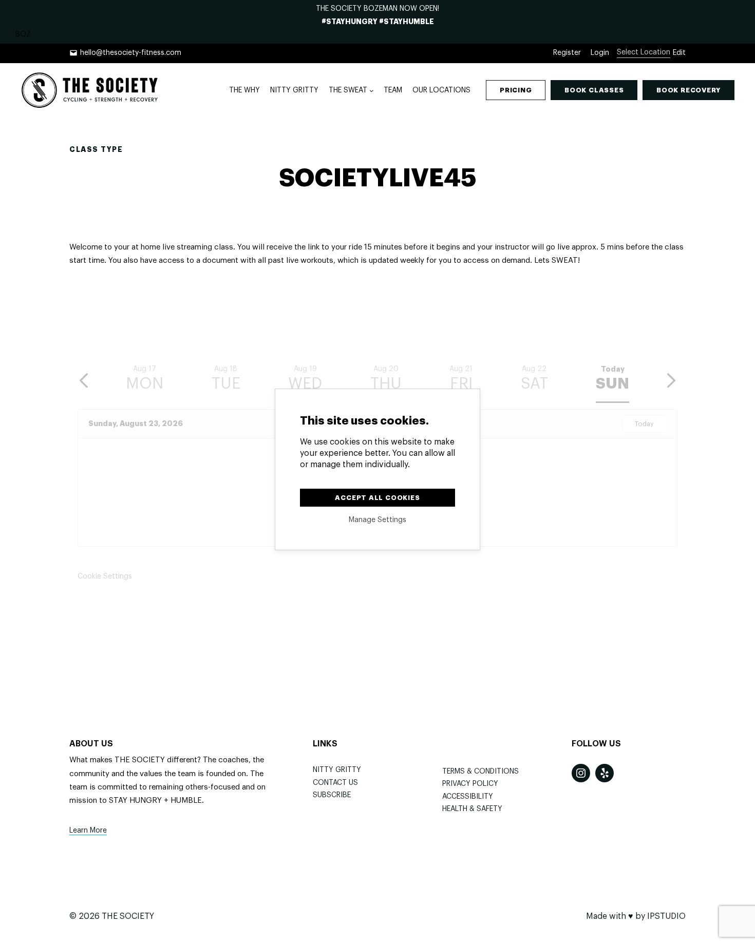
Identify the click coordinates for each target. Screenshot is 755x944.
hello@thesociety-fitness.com (130, 52)
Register (567, 52)
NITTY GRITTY (337, 770)
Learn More (88, 830)
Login (600, 52)
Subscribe (332, 795)
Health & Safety (472, 809)
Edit (679, 52)
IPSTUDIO (666, 916)
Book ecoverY (688, 90)
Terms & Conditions (480, 771)
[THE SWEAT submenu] (371, 90)
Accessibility (467, 796)
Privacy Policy (470, 783)
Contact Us (335, 782)
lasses (594, 90)
